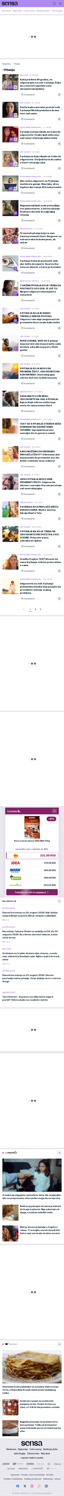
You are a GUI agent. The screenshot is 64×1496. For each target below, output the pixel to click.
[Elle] (41, 1464)
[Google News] (46, 1486)
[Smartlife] (23, 1468)
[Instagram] (32, 1486)
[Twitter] (25, 1486)
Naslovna (6, 64)
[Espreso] (30, 1464)
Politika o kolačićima (13, 1479)
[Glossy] (57, 1464)
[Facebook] (18, 1486)
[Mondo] (18, 1464)
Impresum (15, 1475)
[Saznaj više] (59, 1152)
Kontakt (49, 1475)
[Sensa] (9, 3)
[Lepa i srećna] (11, 1468)
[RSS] (39, 1486)
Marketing (48, 1479)
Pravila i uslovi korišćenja (33, 1475)
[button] (28, 94)
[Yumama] (37, 1468)
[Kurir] (6, 1464)
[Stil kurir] (48, 1464)
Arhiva (57, 1479)
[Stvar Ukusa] (52, 1468)
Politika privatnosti (33, 1479)
